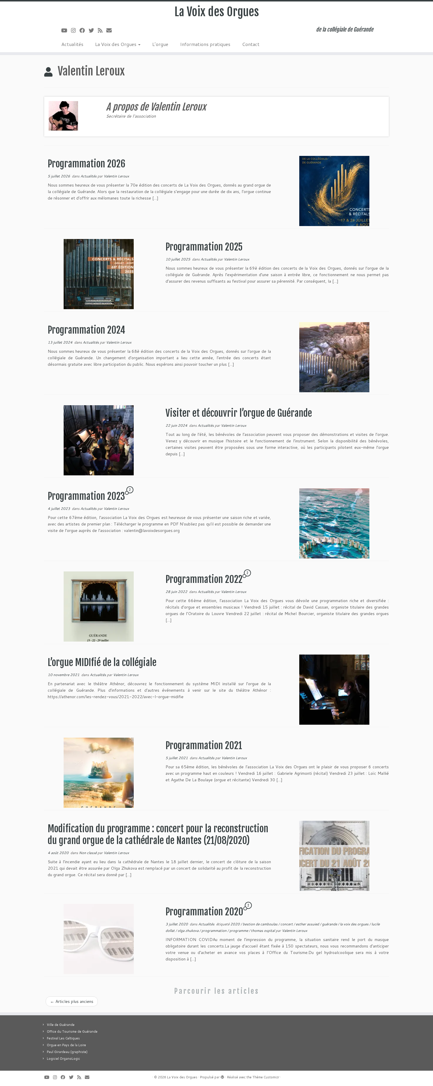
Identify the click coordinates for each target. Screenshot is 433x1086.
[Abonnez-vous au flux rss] (102, 30)
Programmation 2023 (86, 496)
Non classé (88, 852)
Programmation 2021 (204, 746)
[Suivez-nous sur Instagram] (75, 30)
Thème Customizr (265, 1077)
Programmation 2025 (204, 247)
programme (239, 930)
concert (287, 924)
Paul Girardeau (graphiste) (67, 1051)
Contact (251, 44)
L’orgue (160, 44)
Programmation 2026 (86, 164)
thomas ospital (263, 930)
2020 (235, 924)
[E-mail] (110, 30)
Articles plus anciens (71, 1001)
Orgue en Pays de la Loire (66, 1045)
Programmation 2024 (86, 330)
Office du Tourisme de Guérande (72, 1031)
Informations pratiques (205, 44)
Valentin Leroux (116, 176)
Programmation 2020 (204, 912)
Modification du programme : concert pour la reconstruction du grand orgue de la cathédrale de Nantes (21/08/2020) (158, 834)
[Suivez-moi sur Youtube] (66, 30)
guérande (330, 924)
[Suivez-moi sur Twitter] (93, 30)
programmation (214, 930)
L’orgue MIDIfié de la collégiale (102, 662)
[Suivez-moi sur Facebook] (84, 30)
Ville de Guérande (61, 1024)
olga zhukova (188, 930)
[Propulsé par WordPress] (222, 1076)
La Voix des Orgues (216, 12)
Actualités (72, 44)
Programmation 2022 (204, 579)
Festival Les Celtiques (63, 1038)
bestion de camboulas (260, 924)
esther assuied (308, 924)
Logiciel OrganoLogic (63, 1058)
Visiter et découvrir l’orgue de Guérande (239, 413)
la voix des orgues (354, 924)
